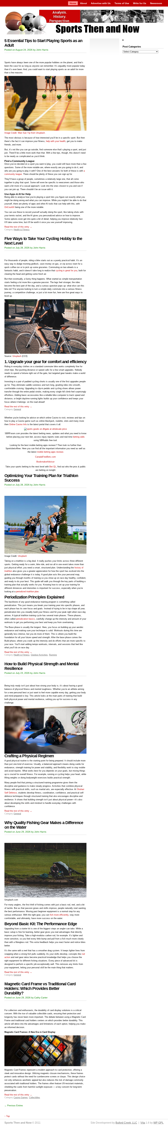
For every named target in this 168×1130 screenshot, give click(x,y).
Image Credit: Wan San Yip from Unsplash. (24, 133)
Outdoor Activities (39, 655)
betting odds (79, 437)
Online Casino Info (18, 424)
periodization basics (25, 619)
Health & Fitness (22, 229)
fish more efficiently (59, 915)
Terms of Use (122, 3)
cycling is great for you (66, 270)
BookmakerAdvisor (45, 461)
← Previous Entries (13, 1105)
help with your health (55, 141)
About (83, 3)
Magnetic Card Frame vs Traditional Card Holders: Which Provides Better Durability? (40, 988)
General (17, 409)
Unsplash (16, 356)
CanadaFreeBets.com (45, 457)
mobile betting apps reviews (50, 452)
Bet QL (52, 466)
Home (73, 3)
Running (53, 655)
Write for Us (139, 3)
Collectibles (34, 1097)
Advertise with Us (101, 3)
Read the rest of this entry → (18, 227)
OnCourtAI (9, 207)
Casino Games (21, 1097)
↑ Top (7, 1116)
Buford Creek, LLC (126, 1122)
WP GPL (158, 1122)
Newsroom (156, 3)
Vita (142, 1122)
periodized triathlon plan (27, 591)
